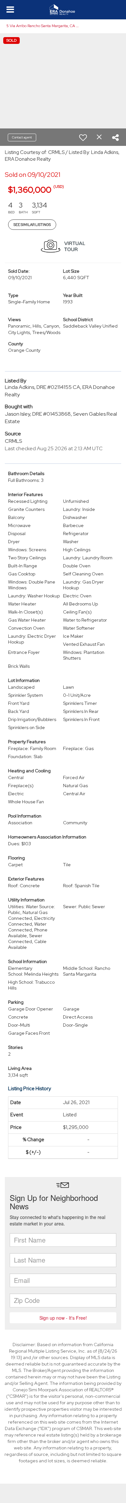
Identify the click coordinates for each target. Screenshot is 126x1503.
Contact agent (22, 137)
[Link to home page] (63, 9)
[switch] (83, 137)
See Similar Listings (32, 224)
